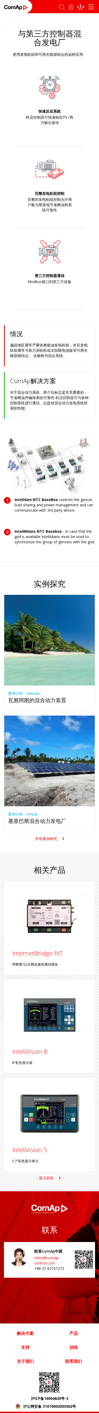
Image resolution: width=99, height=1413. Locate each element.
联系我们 (73, 1361)
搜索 (61, 5)
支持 (25, 1347)
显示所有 (46, 1177)
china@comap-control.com (47, 1260)
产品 (73, 1333)
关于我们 (25, 1361)
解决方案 (25, 1333)
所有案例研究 (46, 838)
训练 (73, 1347)
